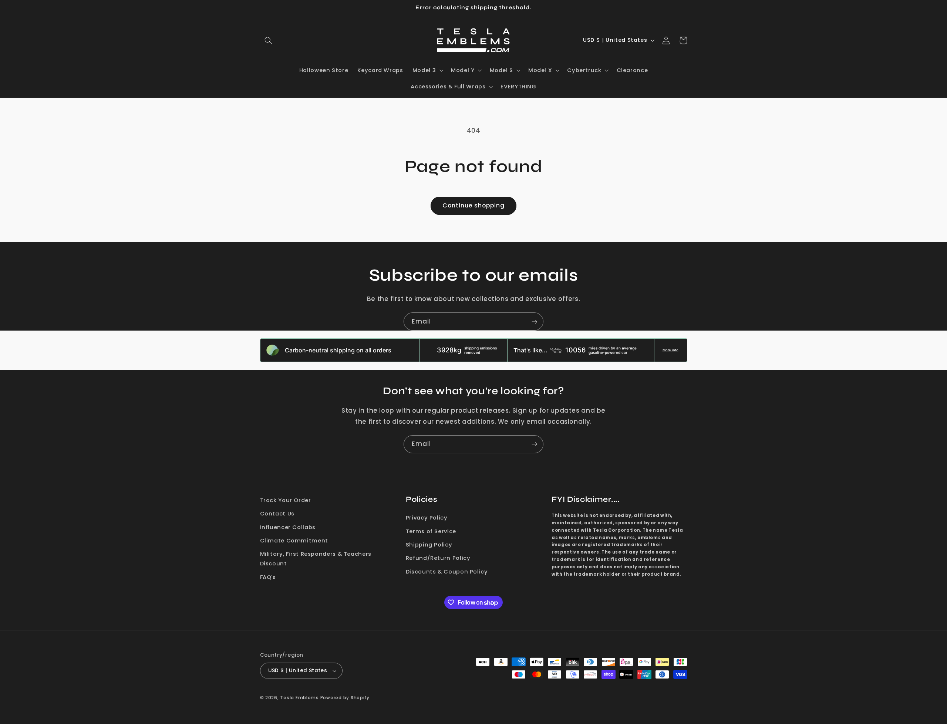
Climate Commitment (294, 540)
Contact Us (277, 513)
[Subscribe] (534, 321)
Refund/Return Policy (438, 558)
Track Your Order (285, 500)
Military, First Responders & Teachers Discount (315, 558)
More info (670, 350)
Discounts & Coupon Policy (447, 571)
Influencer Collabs (288, 527)
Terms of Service (431, 531)
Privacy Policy (427, 517)
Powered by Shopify (345, 698)
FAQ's (268, 577)
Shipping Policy (429, 544)
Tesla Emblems (299, 698)
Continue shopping (473, 205)
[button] (268, 40)
